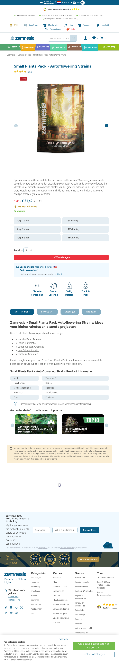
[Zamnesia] (26, 38)
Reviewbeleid (80, 615)
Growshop (35, 600)
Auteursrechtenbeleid (83, 628)
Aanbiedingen (36, 609)
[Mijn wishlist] (95, 38)
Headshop (35, 582)
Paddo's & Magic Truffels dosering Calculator (103, 585)
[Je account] (87, 38)
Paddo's (34, 595)
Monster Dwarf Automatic (30, 339)
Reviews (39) (47, 311)
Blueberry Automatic (28, 354)
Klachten (78, 623)
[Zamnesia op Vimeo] (16, 607)
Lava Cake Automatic (28, 350)
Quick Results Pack (57, 360)
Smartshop (35, 591)
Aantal (17, 250)
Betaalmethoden (81, 586)
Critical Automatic (27, 342)
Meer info (60, 274)
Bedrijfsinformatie (82, 582)
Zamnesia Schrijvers (61, 609)
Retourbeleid (80, 610)
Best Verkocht (58, 591)
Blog (55, 582)
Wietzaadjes (36, 577)
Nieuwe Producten (60, 586)
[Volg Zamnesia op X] (21, 607)
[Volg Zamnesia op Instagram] (11, 607)
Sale (32, 613)
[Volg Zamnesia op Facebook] (5, 607)
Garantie (78, 619)
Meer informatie (22, 311)
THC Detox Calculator (105, 577)
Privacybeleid (42, 548)
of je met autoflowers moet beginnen (62, 363)
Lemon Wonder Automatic (31, 346)
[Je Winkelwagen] (104, 38)
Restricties (91, 311)
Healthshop (35, 586)
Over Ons (56, 595)
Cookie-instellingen (94, 654)
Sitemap (56, 622)
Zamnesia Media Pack (62, 604)
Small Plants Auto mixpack (29, 333)
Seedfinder (57, 577)
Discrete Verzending (61, 618)
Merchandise (36, 604)
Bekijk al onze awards (88, 559)
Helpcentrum (80, 577)
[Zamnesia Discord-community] (16, 612)
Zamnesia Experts (60, 613)
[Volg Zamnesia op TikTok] (5, 612)
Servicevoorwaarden (67, 548)
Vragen (70, 311)
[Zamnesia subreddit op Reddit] (11, 612)
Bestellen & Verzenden (84, 591)
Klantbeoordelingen (60, 600)
